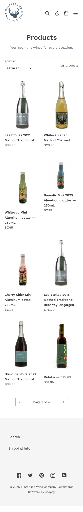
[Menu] (75, 13)
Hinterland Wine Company (38, 486)
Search (14, 437)
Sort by (10, 61)
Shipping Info (19, 448)
